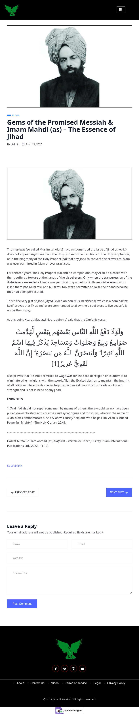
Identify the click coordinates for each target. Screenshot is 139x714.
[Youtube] (82, 668)
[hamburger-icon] (121, 10)
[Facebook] (55, 668)
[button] (134, 9)
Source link (14, 466)
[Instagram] (73, 668)
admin (15, 144)
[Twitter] (64, 668)
